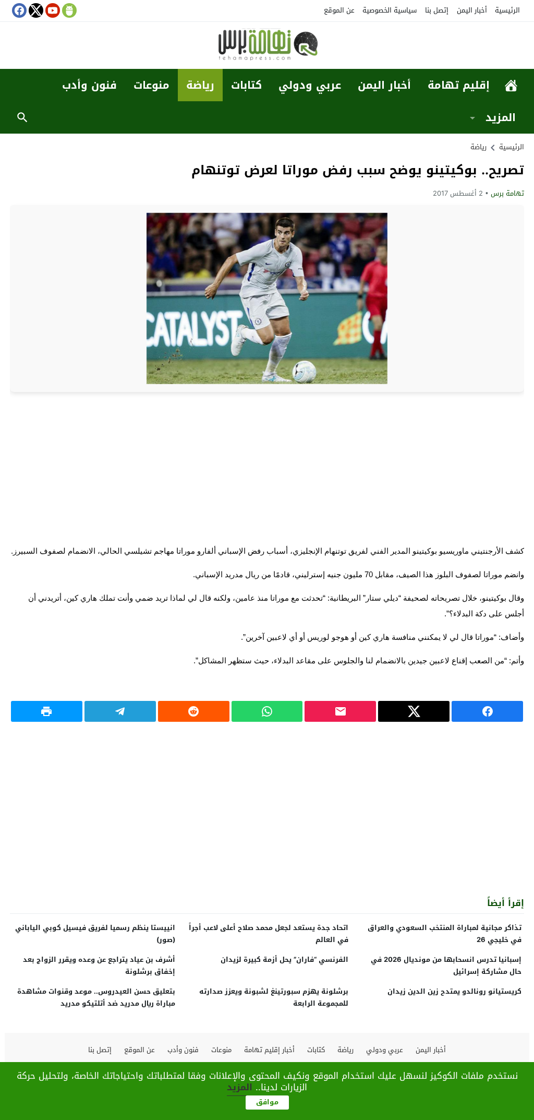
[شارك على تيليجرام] (120, 711)
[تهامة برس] (267, 46)
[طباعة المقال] (47, 711)
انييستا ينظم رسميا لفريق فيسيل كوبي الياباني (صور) (95, 933)
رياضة (200, 85)
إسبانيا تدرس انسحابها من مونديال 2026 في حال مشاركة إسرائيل (446, 965)
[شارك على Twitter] (414, 711)
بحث (22, 117)
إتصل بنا (436, 10)
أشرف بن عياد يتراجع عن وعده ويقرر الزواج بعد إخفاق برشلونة (99, 965)
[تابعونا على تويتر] (35, 10)
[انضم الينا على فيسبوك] (18, 10)
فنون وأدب (89, 85)
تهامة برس (507, 193)
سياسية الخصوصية (389, 10)
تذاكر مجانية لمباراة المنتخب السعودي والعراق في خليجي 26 (444, 933)
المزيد (501, 117)
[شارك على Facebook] (487, 711)
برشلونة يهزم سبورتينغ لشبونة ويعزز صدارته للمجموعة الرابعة (273, 997)
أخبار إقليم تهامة (269, 1049)
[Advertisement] (267, 467)
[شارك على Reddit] (194, 711)
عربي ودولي (309, 85)
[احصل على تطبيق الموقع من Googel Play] (68, 10)
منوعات (151, 85)
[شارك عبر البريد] (340, 711)
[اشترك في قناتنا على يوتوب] (51, 10)
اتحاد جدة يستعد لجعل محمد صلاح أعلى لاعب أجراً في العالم (268, 933)
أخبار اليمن (472, 10)
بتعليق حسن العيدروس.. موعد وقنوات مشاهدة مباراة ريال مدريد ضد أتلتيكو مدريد (96, 997)
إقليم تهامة (459, 85)
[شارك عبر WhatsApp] (267, 711)
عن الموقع (339, 10)
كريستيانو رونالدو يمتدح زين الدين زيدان (454, 991)
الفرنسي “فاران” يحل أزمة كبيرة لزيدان (284, 959)
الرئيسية (507, 10)
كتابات (246, 85)
